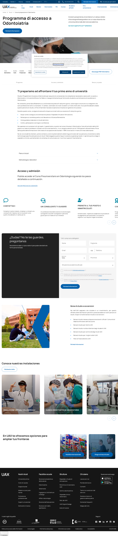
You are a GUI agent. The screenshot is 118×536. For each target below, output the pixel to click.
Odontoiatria (43, 485)
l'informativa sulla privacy (78, 270)
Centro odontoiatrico (66, 491)
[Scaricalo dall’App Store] (107, 478)
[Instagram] (110, 522)
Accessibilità (91, 529)
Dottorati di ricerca (24, 506)
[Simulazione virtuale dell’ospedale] (21, 394)
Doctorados (48, 7)
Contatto (5, 2)
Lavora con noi (84, 479)
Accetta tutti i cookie (78, 72)
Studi (10, 12)
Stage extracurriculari (102, 454)
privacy (100, 275)
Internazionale (102, 7)
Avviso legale (31, 529)
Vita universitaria (87, 7)
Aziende (28, 2)
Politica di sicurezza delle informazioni (12, 529)
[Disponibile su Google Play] (107, 482)
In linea (23, 7)
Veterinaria (42, 489)
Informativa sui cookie (64, 529)
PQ (57, 7)
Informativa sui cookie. (58, 64)
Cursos (63, 7)
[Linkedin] (103, 522)
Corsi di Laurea (23, 483)
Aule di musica (64, 508)
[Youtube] (100, 521)
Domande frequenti (86, 502)
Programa (19, 82)
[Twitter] (107, 521)
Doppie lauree (22, 487)
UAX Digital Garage (66, 504)
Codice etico (78, 529)
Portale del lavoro (85, 483)
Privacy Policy (73, 281)
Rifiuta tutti (65, 72)
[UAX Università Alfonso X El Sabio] (10, 7)
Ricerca (21, 2)
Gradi (31, 7)
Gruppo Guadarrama (104, 279)
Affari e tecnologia (45, 498)
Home (4, 12)
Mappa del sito (84, 506)
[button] (114, 222)
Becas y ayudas (97, 82)
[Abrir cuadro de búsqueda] (78, 2)
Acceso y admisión (57, 82)
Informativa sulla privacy (46, 529)
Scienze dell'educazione (46, 502)
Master (38, 7)
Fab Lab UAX (63, 500)
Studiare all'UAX (72, 7)
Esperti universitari (24, 502)
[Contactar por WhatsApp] (59, 2)
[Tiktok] (114, 522)
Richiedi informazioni (90, 2)
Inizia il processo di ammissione (36, 31)
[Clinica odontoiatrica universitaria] (63, 394)
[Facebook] (96, 522)
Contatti (83, 487)
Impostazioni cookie (40, 72)
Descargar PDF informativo (100, 72)
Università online (23, 479)
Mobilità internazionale (73, 454)
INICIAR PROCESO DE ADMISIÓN (27, 186)
